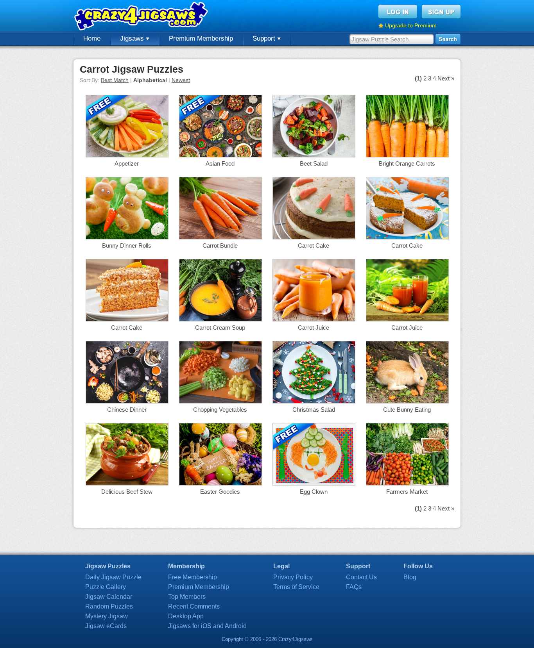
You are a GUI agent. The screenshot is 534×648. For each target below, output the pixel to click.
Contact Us (361, 577)
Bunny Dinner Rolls (126, 245)
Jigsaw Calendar (108, 596)
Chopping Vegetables (220, 409)
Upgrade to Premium (411, 25)
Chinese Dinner (127, 409)
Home (91, 38)
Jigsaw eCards (106, 626)
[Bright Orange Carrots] (407, 155)
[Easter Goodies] (220, 483)
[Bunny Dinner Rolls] (127, 237)
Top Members (187, 596)
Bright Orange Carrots (407, 163)
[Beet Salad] (313, 155)
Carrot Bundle (220, 245)
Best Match (115, 80)
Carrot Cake (313, 245)
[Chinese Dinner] (127, 401)
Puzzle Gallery (105, 587)
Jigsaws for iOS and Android (207, 626)
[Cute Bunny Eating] (407, 401)
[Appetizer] (127, 155)
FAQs (354, 587)
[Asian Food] (220, 155)
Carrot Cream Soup (220, 327)
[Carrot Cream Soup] (220, 319)
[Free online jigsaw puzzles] (141, 16)
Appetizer (127, 163)
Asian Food (220, 163)
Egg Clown (314, 491)
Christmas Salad (313, 409)
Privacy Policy (293, 577)
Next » (445, 78)
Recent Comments (194, 606)
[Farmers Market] (407, 483)
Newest (181, 80)
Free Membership (192, 577)
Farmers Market (407, 491)
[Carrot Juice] (313, 319)
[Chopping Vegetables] (220, 401)
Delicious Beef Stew (126, 491)
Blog (409, 577)
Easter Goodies (220, 491)
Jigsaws (133, 38)
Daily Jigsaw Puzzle (113, 577)
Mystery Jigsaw (106, 616)
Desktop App (186, 616)
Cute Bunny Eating (407, 409)
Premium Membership (201, 38)
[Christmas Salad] (313, 401)
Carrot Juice (313, 327)
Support (265, 38)
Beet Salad (314, 163)
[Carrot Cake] (313, 237)
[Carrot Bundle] (220, 237)
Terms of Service (296, 587)
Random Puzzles (109, 606)
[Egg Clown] (313, 483)
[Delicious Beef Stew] (127, 483)
